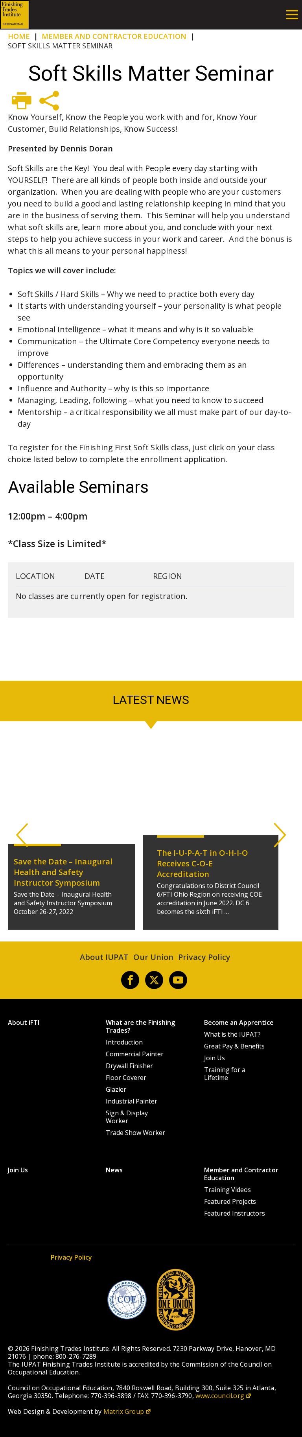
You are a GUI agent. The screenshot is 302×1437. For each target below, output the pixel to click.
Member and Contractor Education (241, 1174)
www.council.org (219, 1395)
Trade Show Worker (135, 1133)
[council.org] (127, 1299)
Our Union (153, 957)
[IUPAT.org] (176, 1300)
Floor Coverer (126, 1077)
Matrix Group (123, 1411)
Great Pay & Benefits (234, 1046)
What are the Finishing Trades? (140, 1026)
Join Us (214, 1058)
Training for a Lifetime (224, 1073)
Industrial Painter (131, 1101)
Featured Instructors (234, 1213)
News (114, 1170)
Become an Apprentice (239, 1022)
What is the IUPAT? (232, 1034)
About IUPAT (104, 957)
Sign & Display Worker (127, 1117)
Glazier (116, 1089)
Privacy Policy (204, 957)
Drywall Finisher (129, 1066)
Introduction (124, 1042)
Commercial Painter (135, 1054)
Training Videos (227, 1190)
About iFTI (23, 1022)
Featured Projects (230, 1201)
